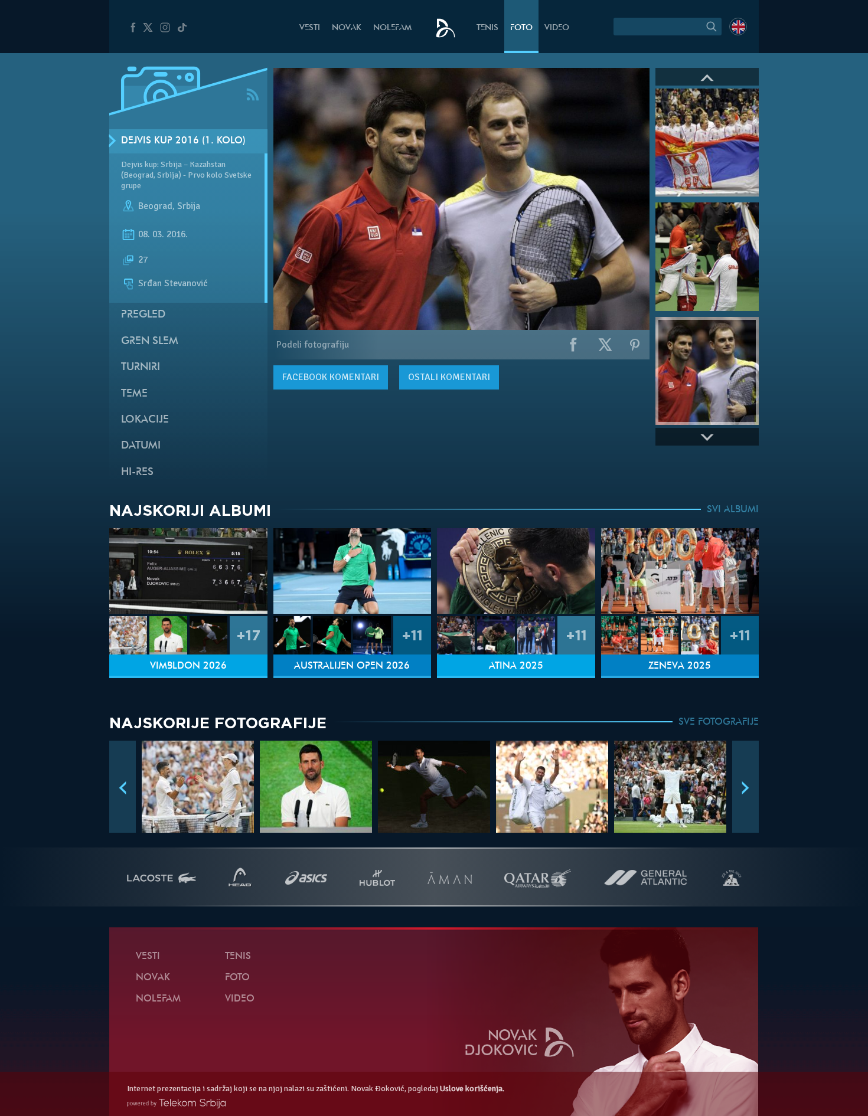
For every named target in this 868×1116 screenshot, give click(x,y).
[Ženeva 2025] (680, 571)
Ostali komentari (449, 377)
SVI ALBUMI (733, 510)
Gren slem (149, 341)
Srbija (188, 206)
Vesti (309, 28)
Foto (521, 28)
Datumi (141, 445)
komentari (330, 377)
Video (556, 28)
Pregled (143, 314)
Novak (346, 28)
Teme (134, 394)
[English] (738, 26)
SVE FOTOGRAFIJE (718, 722)
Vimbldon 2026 (188, 666)
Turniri (140, 367)
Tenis (487, 28)
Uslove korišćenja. (472, 1089)
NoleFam (392, 28)
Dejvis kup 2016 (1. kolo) (183, 141)
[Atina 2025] (516, 571)
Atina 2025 (516, 666)
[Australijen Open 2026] (352, 571)
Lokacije (145, 420)
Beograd (155, 206)
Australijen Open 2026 (352, 666)
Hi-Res (137, 472)
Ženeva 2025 (679, 666)
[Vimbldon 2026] (188, 571)
